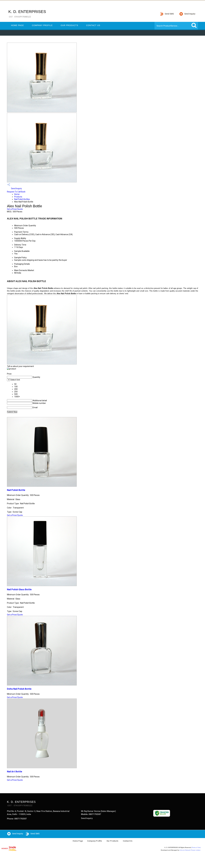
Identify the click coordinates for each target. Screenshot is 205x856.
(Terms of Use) (196, 847)
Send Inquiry (16, 188)
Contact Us (93, 25)
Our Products (69, 25)
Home (17, 194)
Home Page (17, 25)
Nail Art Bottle (14, 771)
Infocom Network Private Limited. (190, 850)
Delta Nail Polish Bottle (19, 689)
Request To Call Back (16, 192)
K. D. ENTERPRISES (27, 13)
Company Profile (42, 25)
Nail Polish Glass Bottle (19, 589)
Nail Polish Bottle (16, 490)
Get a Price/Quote (15, 209)
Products (18, 197)
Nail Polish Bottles (22, 199)
